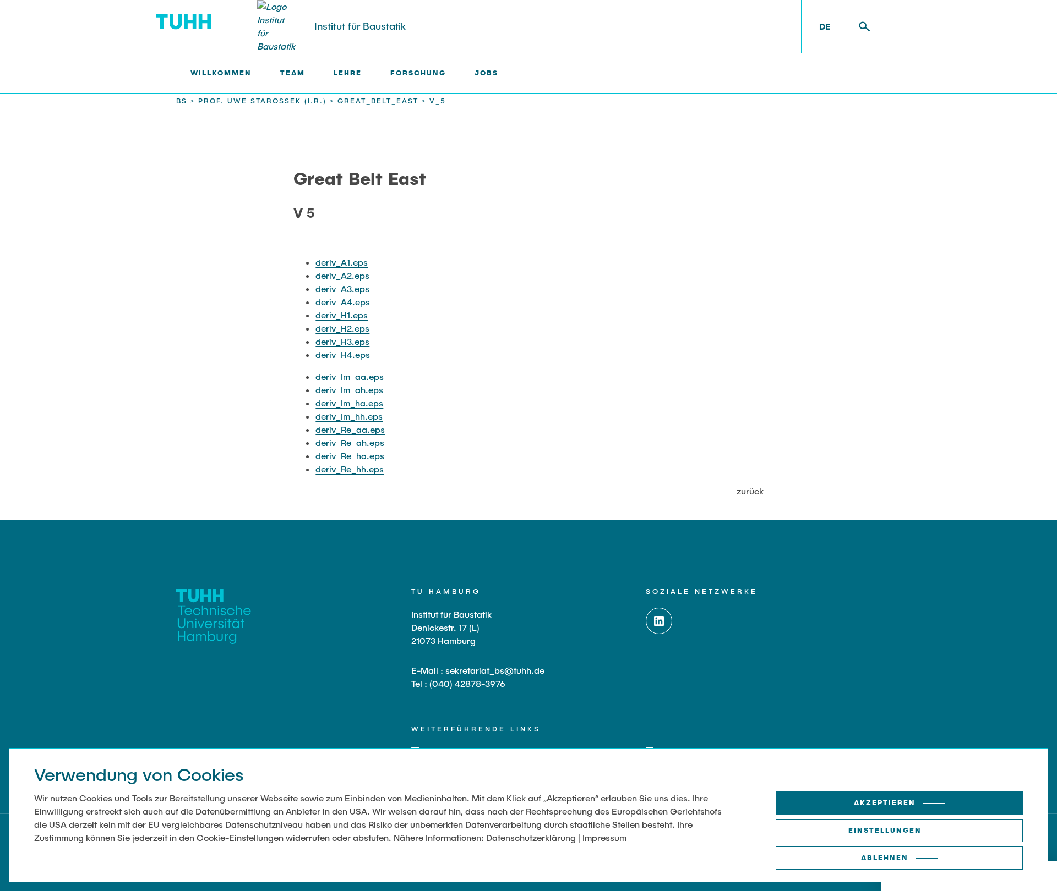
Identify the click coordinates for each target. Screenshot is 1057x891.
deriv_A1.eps (341, 262)
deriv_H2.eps (342, 328)
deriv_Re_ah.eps (349, 442)
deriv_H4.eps (342, 354)
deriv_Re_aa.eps (350, 429)
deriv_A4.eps (342, 301)
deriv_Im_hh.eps (349, 416)
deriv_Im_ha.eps (349, 403)
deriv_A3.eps (342, 288)
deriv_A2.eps (342, 275)
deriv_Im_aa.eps (349, 376)
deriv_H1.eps (341, 315)
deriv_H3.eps (342, 341)
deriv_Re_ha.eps (349, 455)
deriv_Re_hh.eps (349, 469)
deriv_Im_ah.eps (349, 389)
